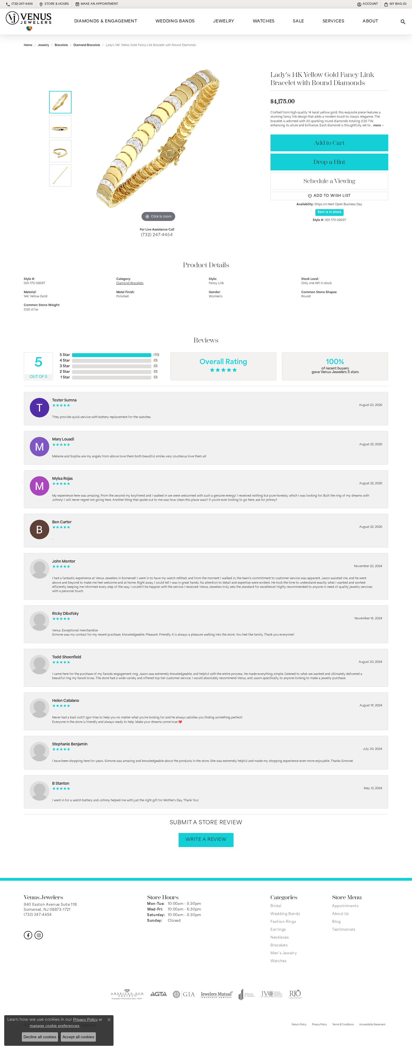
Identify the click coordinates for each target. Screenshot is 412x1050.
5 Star (65, 355)
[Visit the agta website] (158, 994)
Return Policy (299, 1025)
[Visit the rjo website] (295, 994)
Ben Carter (61, 522)
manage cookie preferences (54, 1025)
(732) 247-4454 (157, 235)
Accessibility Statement (372, 1025)
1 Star (65, 377)
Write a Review (206, 840)
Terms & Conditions (343, 1025)
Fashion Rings (283, 922)
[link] (19, 4)
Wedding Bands (175, 21)
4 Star (65, 360)
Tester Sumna (64, 400)
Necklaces (279, 937)
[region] (158, 139)
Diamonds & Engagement (105, 21)
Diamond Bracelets (86, 45)
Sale (298, 21)
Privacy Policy (319, 1025)
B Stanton (60, 784)
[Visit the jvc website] (272, 994)
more (377, 125)
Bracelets (61, 45)
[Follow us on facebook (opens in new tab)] (28, 935)
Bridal (275, 906)
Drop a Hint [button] (329, 162)
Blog (336, 922)
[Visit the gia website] (184, 994)
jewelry (43, 45)
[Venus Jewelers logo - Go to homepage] (28, 21)
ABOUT (370, 21)
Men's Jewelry (283, 953)
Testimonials (343, 930)
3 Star (65, 366)
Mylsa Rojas (62, 479)
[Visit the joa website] (247, 994)
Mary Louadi (63, 439)
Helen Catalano (65, 701)
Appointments (345, 906)
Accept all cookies (78, 1037)
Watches (264, 21)
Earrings (278, 930)
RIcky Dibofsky (65, 614)
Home (28, 45)
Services (333, 21)
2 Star (65, 372)
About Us (340, 914)
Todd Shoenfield (66, 657)
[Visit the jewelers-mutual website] (217, 994)
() (156, 355)
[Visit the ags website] (127, 994)
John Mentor (63, 561)
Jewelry (223, 21)
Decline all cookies (40, 1037)
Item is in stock (329, 212)
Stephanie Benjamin (69, 744)
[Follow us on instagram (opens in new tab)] (38, 935)
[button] (367, 4)
